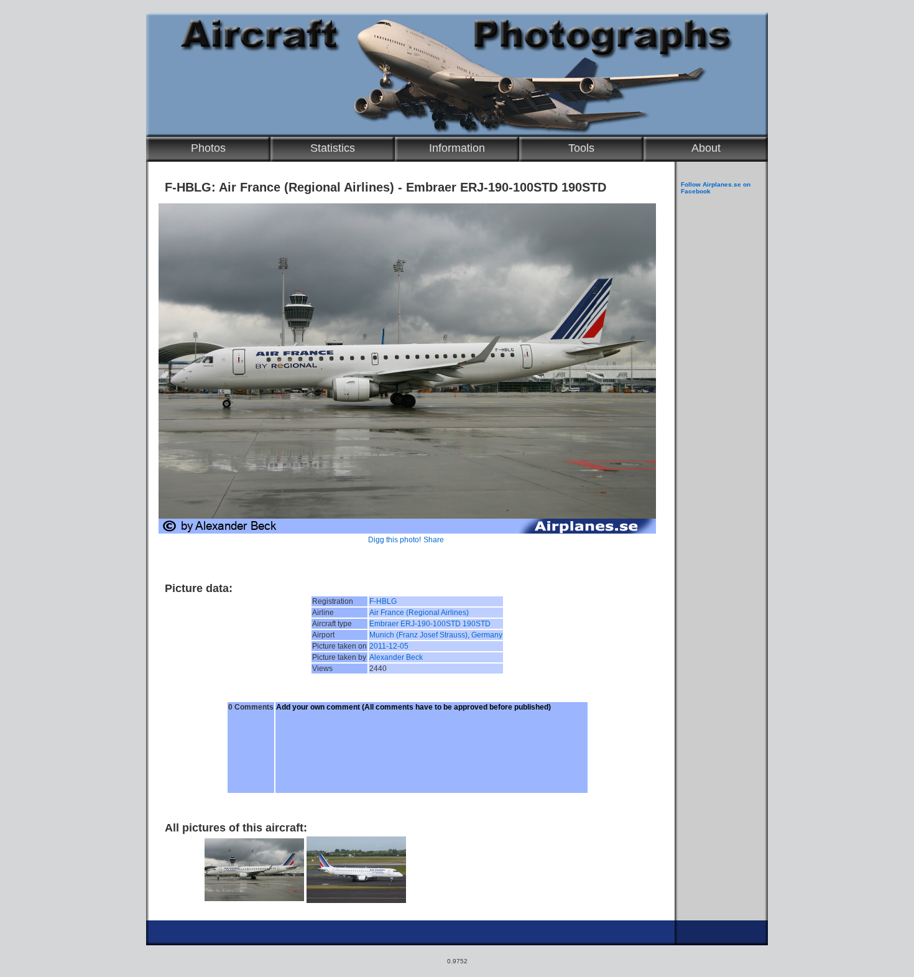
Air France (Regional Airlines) (419, 612)
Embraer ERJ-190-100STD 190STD (430, 623)
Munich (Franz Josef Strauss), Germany (435, 635)
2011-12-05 (389, 646)
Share (433, 539)
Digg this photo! (394, 539)
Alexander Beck (396, 657)
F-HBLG (383, 601)
